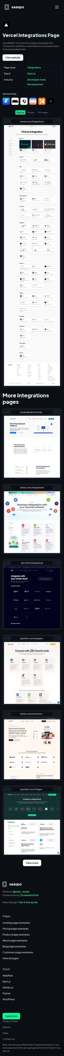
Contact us (9, 1038)
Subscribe (11, 1016)
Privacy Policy (10, 1021)
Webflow (8, 975)
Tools (5, 1033)
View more (32, 862)
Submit (7, 1027)
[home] (14, 7)
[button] (56, 7)
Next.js (6, 981)
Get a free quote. (28, 902)
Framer (6, 993)
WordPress (9, 999)
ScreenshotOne (30, 895)
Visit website (13, 57)
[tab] (20, 112)
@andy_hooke (21, 891)
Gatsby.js (8, 987)
